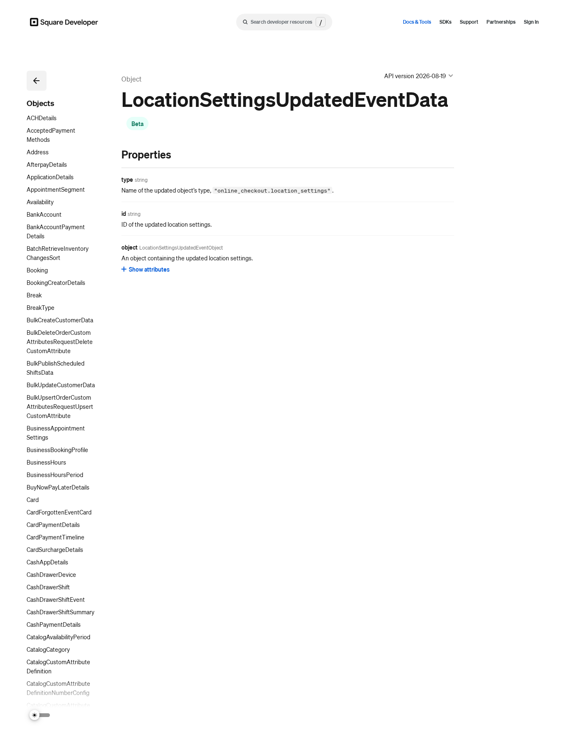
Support (469, 22)
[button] (37, 81)
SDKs (446, 22)
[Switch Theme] (40, 715)
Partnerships (501, 22)
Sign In (531, 22)
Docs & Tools (417, 22)
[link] (113, 154)
